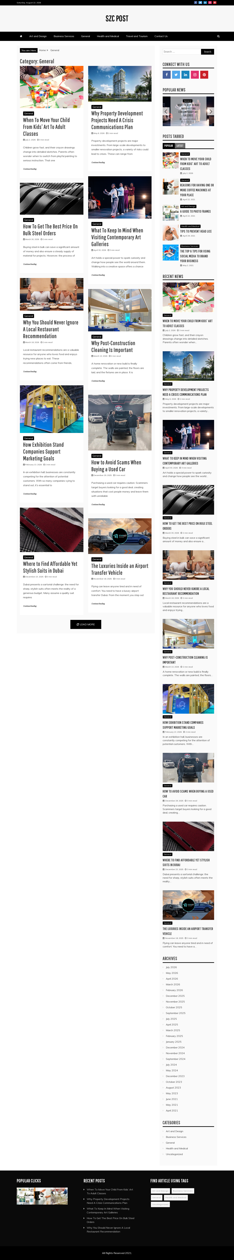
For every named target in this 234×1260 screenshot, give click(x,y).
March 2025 (173, 1026)
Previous (166, 109)
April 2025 (172, 1020)
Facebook (195, 2)
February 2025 (174, 1032)
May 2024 (172, 1066)
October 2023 (174, 1078)
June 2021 (172, 1095)
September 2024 (175, 1055)
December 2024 (175, 1043)
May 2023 (172, 1089)
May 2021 (172, 1101)
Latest (180, 141)
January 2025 (173, 1037)
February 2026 (174, 986)
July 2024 (171, 1060)
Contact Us (161, 36)
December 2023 (175, 1072)
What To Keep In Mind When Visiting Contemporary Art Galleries (117, 237)
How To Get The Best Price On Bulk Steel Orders (188, 108)
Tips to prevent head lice (196, 227)
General (85, 36)
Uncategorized (174, 1150)
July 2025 (171, 1015)
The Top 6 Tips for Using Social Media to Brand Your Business (195, 252)
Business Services (64, 36)
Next (210, 109)
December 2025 (175, 992)
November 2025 (175, 997)
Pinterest (214, 2)
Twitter (200, 2)
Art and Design (38, 36)
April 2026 (172, 974)
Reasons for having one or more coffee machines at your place (197, 186)
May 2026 (172, 969)
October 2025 (174, 1003)
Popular (168, 141)
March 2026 (173, 980)
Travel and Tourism (137, 36)
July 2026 (171, 963)
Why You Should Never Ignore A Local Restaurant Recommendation (50, 329)
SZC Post (117, 18)
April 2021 (172, 1106)
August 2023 (173, 1083)
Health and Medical (108, 36)
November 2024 (175, 1049)
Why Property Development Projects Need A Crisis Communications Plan (117, 120)
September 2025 (175, 1009)
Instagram (210, 2)
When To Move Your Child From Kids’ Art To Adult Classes (46, 127)
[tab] (169, 142)
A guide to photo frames (195, 207)
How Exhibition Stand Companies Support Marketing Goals (43, 451)
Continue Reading (29, 169)
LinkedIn (205, 2)
